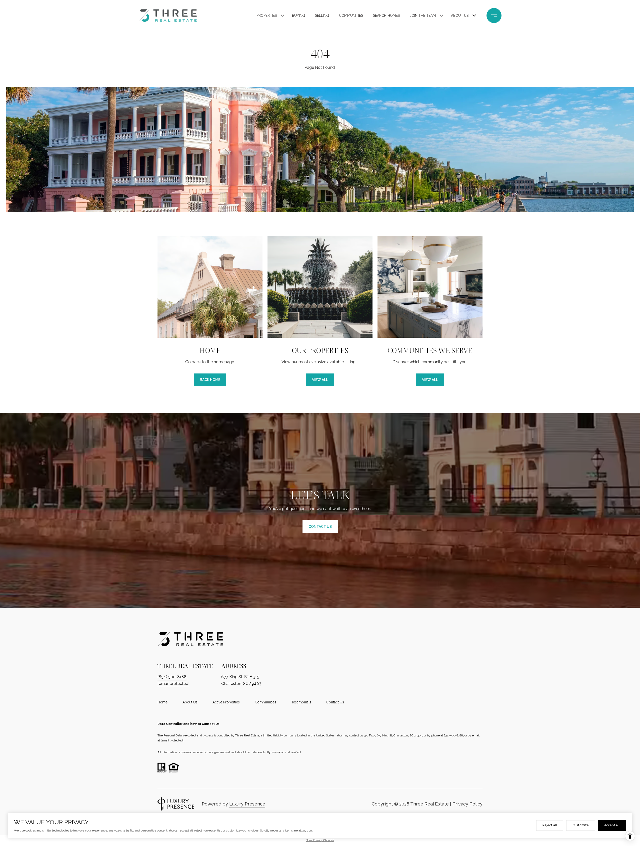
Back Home (210, 380)
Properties (266, 16)
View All (320, 380)
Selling (322, 16)
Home (163, 702)
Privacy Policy (467, 803)
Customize (580, 825)
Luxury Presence (247, 803)
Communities (351, 16)
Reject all (549, 825)
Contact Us (335, 702)
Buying (298, 16)
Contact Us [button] (320, 527)
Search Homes (386, 16)
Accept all (612, 825)
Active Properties (226, 702)
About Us (459, 16)
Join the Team (423, 16)
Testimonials (301, 702)
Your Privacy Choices (320, 840)
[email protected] (172, 740)
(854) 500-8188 (172, 676)
